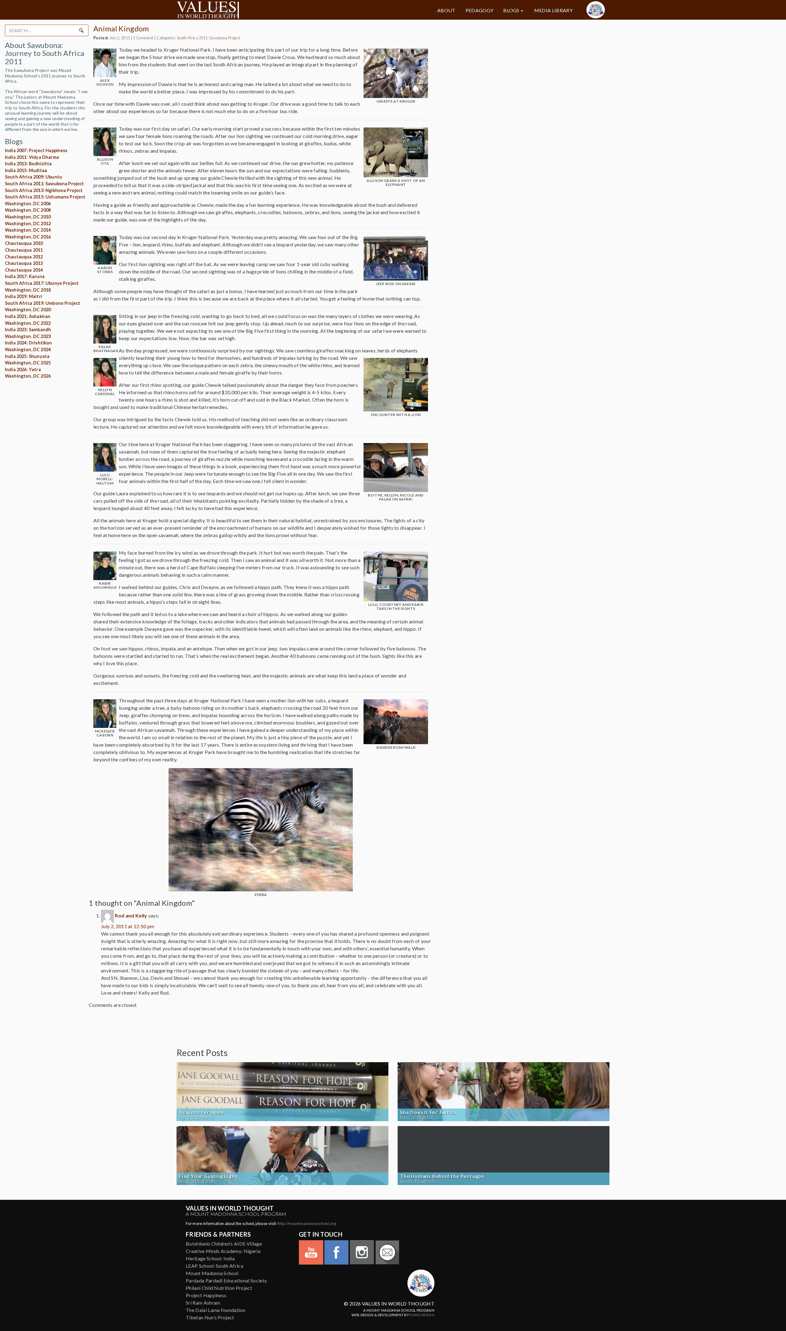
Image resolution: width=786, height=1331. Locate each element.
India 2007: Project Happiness (36, 150)
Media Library (553, 10)
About (446, 10)
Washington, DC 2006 (28, 203)
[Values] (246, 9)
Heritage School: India (210, 1258)
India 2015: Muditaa (26, 170)
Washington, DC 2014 (28, 230)
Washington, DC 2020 (28, 309)
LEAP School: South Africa (214, 1266)
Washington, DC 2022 (28, 323)
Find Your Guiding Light (208, 1176)
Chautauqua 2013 (24, 263)
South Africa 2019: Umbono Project (42, 303)
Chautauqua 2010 (24, 243)
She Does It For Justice (428, 1112)
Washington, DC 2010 (28, 216)
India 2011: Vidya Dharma (32, 157)
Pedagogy (479, 10)
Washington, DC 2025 (28, 362)
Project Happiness (206, 1295)
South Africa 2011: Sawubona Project (44, 183)
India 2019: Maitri (23, 296)
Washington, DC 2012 (28, 223)
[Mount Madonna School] (595, 9)
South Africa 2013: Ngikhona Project (44, 190)
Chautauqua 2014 (24, 270)
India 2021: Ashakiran (27, 316)
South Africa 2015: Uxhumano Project (45, 196)
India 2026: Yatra (23, 369)
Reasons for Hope (201, 1112)
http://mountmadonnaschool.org (307, 1223)
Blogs (511, 10)
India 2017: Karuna (25, 276)
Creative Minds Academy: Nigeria (223, 1251)
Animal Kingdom (121, 28)
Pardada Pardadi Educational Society (226, 1280)
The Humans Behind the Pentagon (442, 1176)
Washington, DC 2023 (28, 336)
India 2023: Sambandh (28, 329)
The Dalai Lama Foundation (215, 1310)
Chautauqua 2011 (24, 250)
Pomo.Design (422, 1315)
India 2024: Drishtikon (28, 342)
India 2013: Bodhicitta (28, 163)
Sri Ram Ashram (203, 1302)
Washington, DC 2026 (28, 376)
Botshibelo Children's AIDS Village (224, 1244)
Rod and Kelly (131, 915)
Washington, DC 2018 (28, 290)
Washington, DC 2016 (28, 236)
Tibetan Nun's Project (210, 1317)
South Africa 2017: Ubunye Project (42, 283)
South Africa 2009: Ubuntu (33, 176)
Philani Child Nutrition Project (219, 1288)
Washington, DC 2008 (28, 210)
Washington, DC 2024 (28, 349)
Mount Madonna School (212, 1273)
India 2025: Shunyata (27, 356)
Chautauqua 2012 (24, 256)
